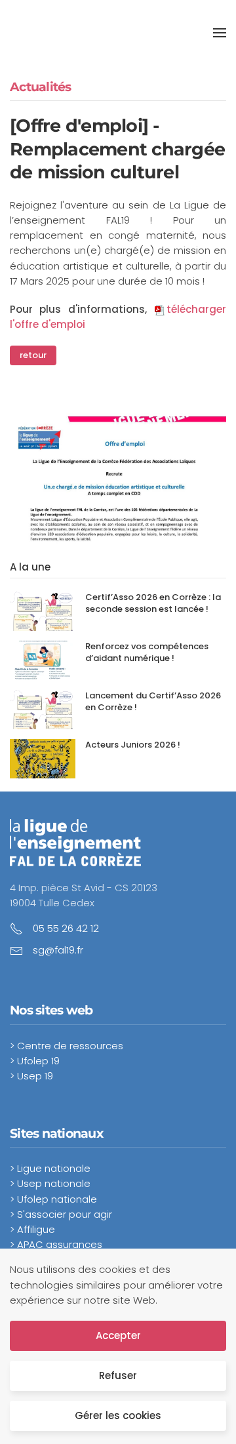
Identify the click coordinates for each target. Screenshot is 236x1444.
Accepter (118, 1335)
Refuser (118, 1375)
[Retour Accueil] (97, 33)
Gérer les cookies (118, 1415)
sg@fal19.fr (58, 950)
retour (33, 355)
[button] (219, 33)
